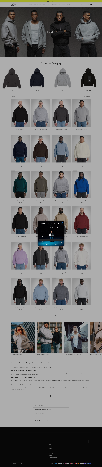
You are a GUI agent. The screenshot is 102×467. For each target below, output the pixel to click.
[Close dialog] (63, 222)
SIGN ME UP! (51, 239)
